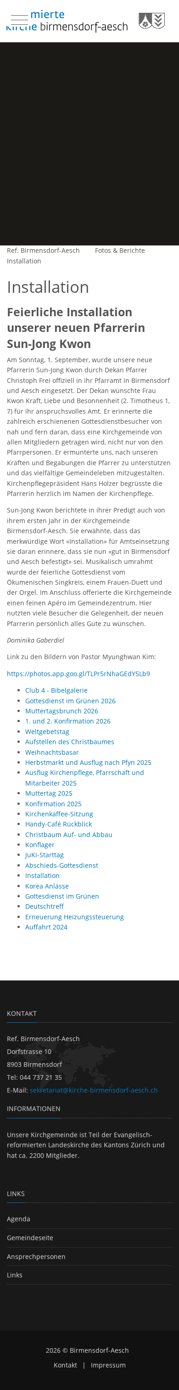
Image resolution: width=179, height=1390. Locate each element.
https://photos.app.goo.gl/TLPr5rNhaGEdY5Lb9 (78, 673)
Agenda (18, 1218)
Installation (24, 260)
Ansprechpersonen (36, 1256)
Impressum (108, 1365)
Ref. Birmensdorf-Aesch (43, 250)
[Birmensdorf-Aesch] (85, 21)
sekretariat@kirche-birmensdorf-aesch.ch (94, 1090)
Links (14, 1274)
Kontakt (65, 1365)
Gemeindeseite (30, 1237)
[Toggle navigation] (18, 18)
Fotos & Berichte (120, 250)
